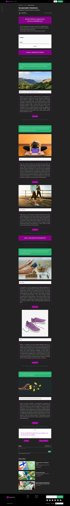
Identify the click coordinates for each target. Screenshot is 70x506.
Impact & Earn (21, 5)
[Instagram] (58, 500)
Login (55, 1)
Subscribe (60, 1)
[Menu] (64, 1)
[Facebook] (55, 500)
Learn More (35, 182)
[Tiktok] (52, 500)
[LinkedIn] (50, 500)
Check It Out (35, 306)
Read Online (35, 116)
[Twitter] (47, 500)
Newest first (47, 445)
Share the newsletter (44, 440)
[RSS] (60, 500)
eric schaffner (23, 12)
